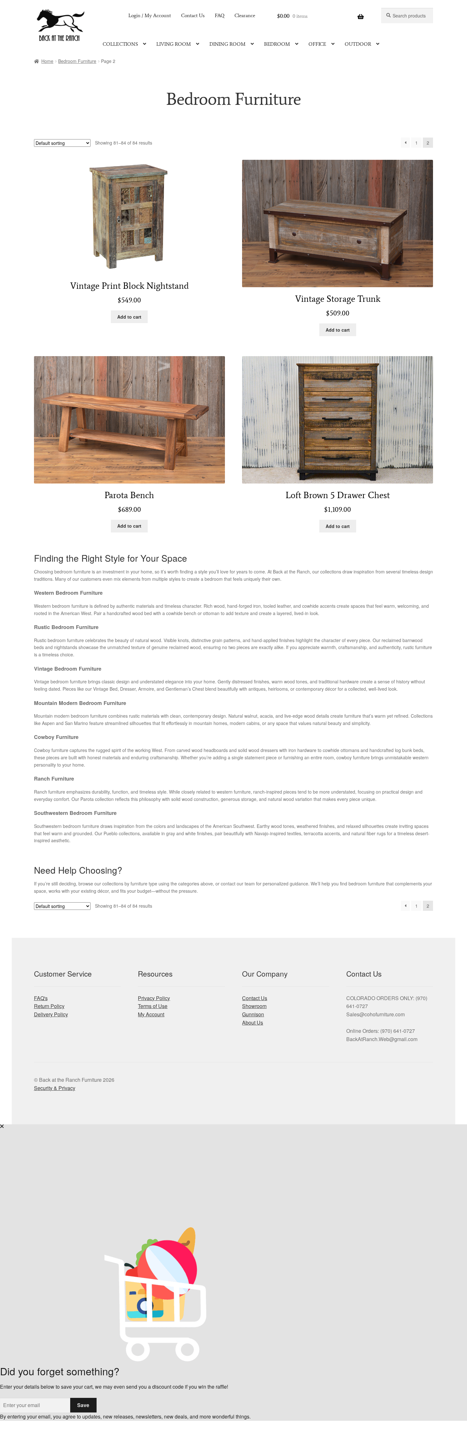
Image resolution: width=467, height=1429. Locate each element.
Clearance (244, 15)
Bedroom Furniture (77, 61)
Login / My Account (149, 15)
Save (83, 1405)
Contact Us (193, 15)
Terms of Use (152, 1006)
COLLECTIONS (120, 44)
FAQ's (41, 998)
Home (47, 61)
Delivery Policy (51, 1014)
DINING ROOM (227, 44)
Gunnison (253, 1014)
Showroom (254, 1006)
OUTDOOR (358, 44)
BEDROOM (277, 44)
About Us (252, 1022)
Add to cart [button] (129, 317)
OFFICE (317, 44)
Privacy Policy (154, 998)
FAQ (220, 15)
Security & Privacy (54, 1088)
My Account (151, 1014)
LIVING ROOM (173, 44)
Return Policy (49, 1006)
